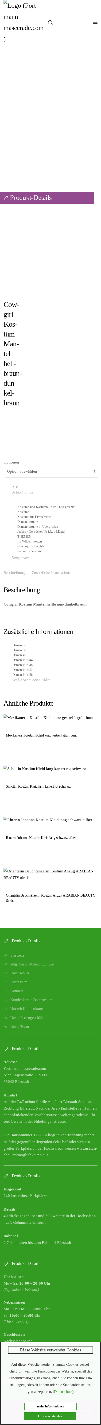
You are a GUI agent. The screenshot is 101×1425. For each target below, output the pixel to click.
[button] (95, 22)
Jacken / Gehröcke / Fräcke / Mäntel (41, 531)
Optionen (11, 462)
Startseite (17, 955)
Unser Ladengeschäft (26, 1017)
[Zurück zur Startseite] (24, 22)
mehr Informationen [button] (50, 1406)
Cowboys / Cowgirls (30, 546)
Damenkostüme (27, 522)
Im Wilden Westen (29, 541)
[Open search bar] (50, 22)
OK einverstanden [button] (50, 1416)
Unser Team (19, 1026)
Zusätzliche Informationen (52, 572)
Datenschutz (19, 973)
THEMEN (24, 536)
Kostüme (23, 512)
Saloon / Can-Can (29, 551)
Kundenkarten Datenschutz (31, 1000)
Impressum (18, 982)
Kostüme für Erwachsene (34, 517)
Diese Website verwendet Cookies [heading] (50, 1349)
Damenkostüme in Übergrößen (37, 526)
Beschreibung (14, 572)
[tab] (49, 573)
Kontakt (16, 991)
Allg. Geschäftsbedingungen (32, 964)
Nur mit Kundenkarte (26, 1008)
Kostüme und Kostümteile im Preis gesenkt (46, 507)
